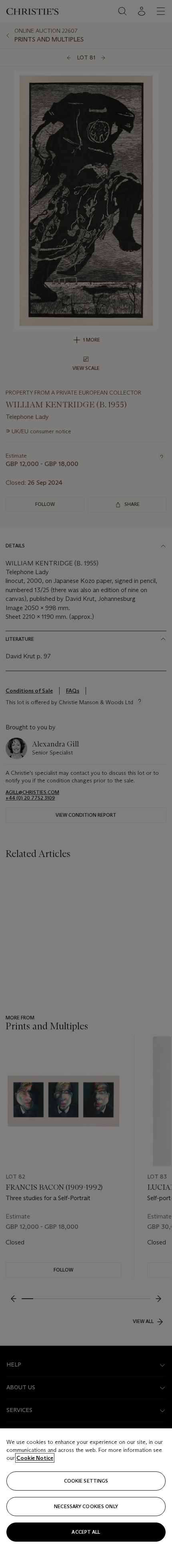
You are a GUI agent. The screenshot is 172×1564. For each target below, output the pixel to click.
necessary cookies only (86, 1506)
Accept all (86, 1532)
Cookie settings (86, 1481)
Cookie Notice (34, 1457)
